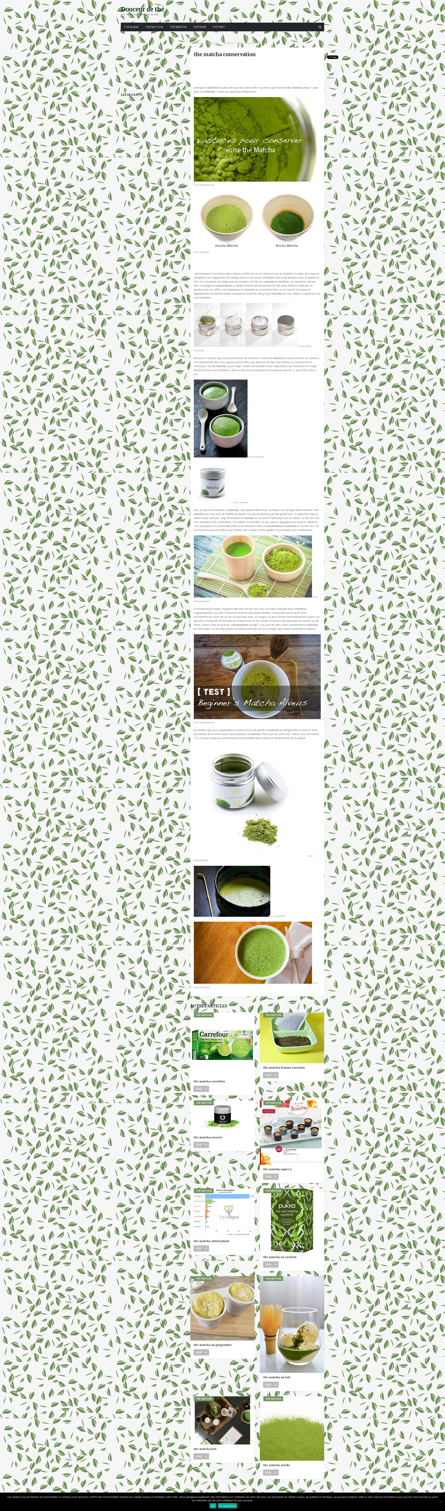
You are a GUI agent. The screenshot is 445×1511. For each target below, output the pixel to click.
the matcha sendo (276, 1465)
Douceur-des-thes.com (207, 43)
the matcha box (205, 1449)
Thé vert (218, 27)
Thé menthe (178, 27)
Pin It (330, 77)
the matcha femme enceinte (284, 1067)
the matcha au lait (276, 1377)
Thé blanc (131, 27)
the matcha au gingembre (213, 1345)
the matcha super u (277, 1169)
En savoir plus (228, 1505)
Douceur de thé (142, 9)
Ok (213, 1505)
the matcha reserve (208, 1137)
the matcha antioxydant (211, 1241)
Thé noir (199, 27)
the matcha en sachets (280, 1257)
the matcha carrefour (209, 1081)
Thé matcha (154, 27)
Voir (199, 1088)
